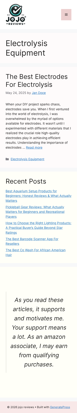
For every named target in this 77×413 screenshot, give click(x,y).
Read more (34, 147)
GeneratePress (60, 407)
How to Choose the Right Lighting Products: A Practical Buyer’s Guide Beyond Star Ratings (38, 227)
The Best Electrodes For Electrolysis (37, 80)
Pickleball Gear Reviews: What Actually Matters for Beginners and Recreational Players (35, 212)
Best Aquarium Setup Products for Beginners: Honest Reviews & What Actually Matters (38, 196)
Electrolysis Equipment (27, 159)
